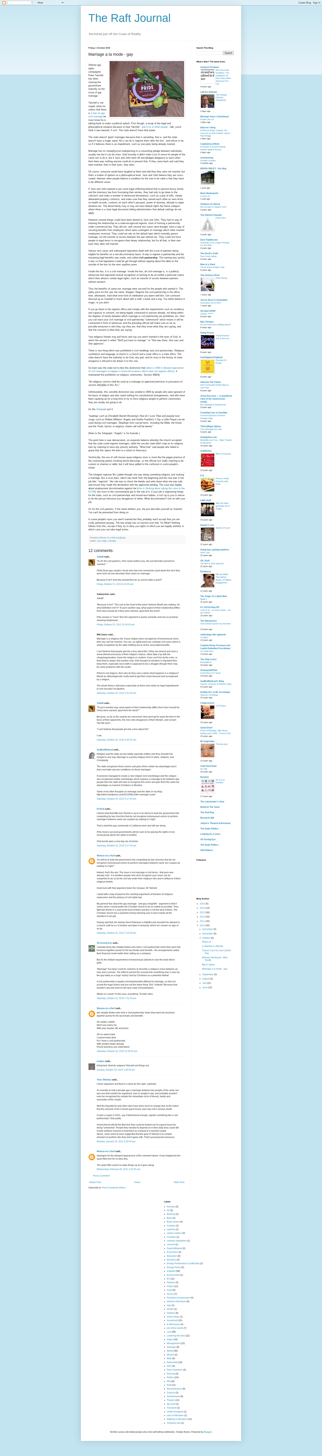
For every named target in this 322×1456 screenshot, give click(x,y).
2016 (203, 903)
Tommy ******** (207, 314)
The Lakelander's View (212, 801)
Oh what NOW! (208, 311)
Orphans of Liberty (210, 204)
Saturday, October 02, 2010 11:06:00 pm (117, 1051)
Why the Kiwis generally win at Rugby (223, 506)
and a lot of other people (155, 127)
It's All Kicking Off (209, 607)
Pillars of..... (208, 942)
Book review (173, 1221)
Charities (171, 1237)
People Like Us (207, 119)
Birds (169, 1218)
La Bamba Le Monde (212, 946)
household (172, 1320)
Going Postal (207, 332)
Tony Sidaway (104, 1079)
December (208, 929)
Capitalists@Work (210, 144)
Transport (171, 1407)
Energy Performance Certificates (183, 1263)
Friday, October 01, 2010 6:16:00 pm (115, 584)
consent (171, 1244)
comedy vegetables (177, 1240)
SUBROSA (206, 451)
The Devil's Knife (209, 253)
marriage (112, 541)
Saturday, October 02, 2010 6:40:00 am (116, 740)
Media (170, 1350)
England (171, 1271)
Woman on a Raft (106, 855)
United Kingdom (175, 1411)
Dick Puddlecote (209, 240)
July (204, 983)
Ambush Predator (209, 67)
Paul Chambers (175, 1369)
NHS (169, 1366)
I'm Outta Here (207, 651)
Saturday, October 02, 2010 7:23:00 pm (116, 933)
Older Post (179, 1182)
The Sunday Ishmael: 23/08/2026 (221, 97)
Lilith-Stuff (205, 500)
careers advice (174, 1233)
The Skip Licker (208, 659)
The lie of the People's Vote (212, 267)
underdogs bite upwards (213, 634)
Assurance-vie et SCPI (210, 303)
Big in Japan (208, 964)
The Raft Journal (129, 18)
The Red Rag (207, 812)
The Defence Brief (210, 275)
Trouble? (204, 637)
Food (169, 1290)
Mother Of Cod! (223, 528)
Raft (169, 1385)
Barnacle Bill (207, 818)
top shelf (171, 1404)
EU (168, 1278)
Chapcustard (207, 703)
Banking (171, 1214)
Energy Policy (174, 1267)
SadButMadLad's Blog (212, 681)
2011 (203, 921)
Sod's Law (205, 552)
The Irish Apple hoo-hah (211, 429)
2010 (203, 925)
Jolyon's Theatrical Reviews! (215, 823)
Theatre (171, 1400)
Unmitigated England (211, 357)
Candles (171, 1225)
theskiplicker (206, 662)
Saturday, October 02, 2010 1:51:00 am (116, 693)
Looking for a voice (210, 834)
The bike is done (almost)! (212, 563)
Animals (171, 1206)
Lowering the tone (176, 1335)
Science (171, 1392)
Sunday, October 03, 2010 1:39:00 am (116, 1069)
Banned (204, 777)
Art (168, 1210)
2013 (203, 912)
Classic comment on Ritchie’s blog (215, 684)
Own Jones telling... (209, 256)
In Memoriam (173, 1324)
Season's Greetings (209, 695)
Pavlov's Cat (207, 525)
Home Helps (173, 1316)
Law (98, 541)
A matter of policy (208, 160)
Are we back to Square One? (213, 207)
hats (169, 1305)
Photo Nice (221, 218)
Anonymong (206, 157)
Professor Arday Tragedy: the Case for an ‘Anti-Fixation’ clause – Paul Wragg (216, 133)
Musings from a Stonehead (214, 116)
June (205, 987)
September (208, 974)
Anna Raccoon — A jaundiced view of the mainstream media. (216, 399)
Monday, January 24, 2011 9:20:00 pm (116, 1141)
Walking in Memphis (177, 1419)
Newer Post (95, 1182)
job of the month (175, 1328)
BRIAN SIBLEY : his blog (213, 168)
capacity (171, 1229)
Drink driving (221, 278)
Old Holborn (206, 850)
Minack (170, 1354)
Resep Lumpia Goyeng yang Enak (222, 481)
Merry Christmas (223, 454)
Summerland (173, 1396)
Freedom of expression (178, 1297)
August (206, 978)
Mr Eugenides (207, 741)
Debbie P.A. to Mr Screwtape (215, 692)
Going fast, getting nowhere (214, 549)
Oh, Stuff (204, 560)
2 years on (205, 196)
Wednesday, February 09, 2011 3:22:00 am (118, 1169)
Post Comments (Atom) (113, 1187)
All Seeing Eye (104, 943)
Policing (171, 1373)
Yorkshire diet (174, 1423)
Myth (169, 1358)
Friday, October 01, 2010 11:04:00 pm (116, 624)
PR (168, 1381)
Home (137, 1182)
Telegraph (101, 409)
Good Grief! (206, 727)
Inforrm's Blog (207, 127)
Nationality (172, 1362)
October (206, 938)
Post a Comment (101, 1175)
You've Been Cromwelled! (214, 300)
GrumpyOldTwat (208, 670)
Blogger (208, 1432)
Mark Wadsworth (209, 193)
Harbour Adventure (176, 1301)
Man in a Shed (207, 264)
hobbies (171, 1313)
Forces (170, 1294)
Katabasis (205, 571)
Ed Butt (101, 809)
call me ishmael (208, 92)
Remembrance (174, 1388)
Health (170, 1309)
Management (173, 1343)
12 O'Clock (221, 706)
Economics (172, 1252)
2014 (203, 908)
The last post (222, 744)
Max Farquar (207, 321)
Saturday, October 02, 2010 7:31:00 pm (116, 998)
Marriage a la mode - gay (214, 969)
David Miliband (174, 1248)
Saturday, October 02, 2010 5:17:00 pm (116, 799)
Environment (173, 1275)
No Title (203, 769)
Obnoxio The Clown (210, 382)
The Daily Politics (209, 828)
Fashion (171, 1282)
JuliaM (100, 556)
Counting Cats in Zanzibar (214, 412)
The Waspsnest (208, 621)
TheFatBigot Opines (210, 426)
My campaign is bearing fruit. (213, 405)
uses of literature (175, 1415)
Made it (203, 599)
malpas (101, 1061)
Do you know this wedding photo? (215, 324)
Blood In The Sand (209, 807)
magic (104, 541)
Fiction (170, 1286)
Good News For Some (210, 673)
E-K (202, 475)
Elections (171, 1259)
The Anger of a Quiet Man (213, 596)
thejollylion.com (208, 437)
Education (172, 1256)
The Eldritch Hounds (211, 215)
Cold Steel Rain (208, 766)
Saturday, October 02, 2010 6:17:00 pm (116, 845)
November (208, 933)
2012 (203, 916)
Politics (170, 1377)
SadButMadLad (105, 749)
